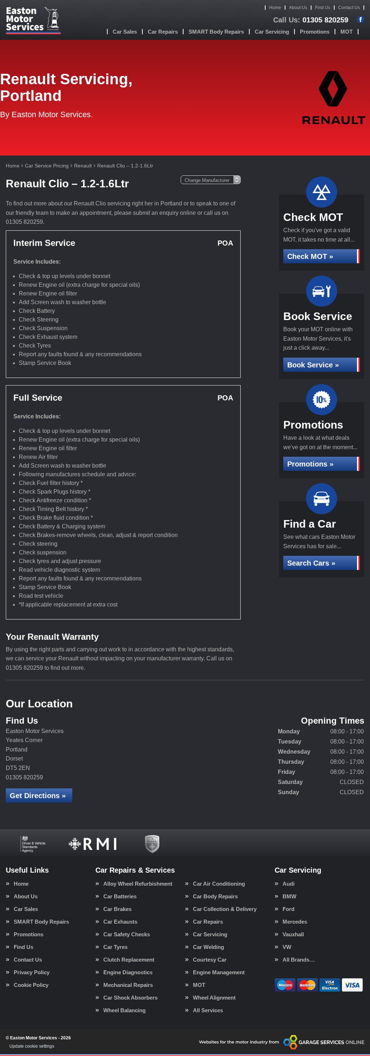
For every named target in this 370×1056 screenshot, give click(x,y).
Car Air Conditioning (219, 883)
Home (275, 7)
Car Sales (125, 31)
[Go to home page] (33, 19)
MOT (346, 31)
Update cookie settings (31, 1046)
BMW (289, 896)
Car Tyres (115, 947)
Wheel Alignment (214, 997)
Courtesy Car (210, 959)
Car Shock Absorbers (130, 997)
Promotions (315, 31)
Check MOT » (310, 256)
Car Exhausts (120, 921)
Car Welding (208, 947)
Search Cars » (311, 563)
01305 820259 (310, 20)
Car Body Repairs (215, 896)
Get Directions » (38, 796)
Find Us (322, 7)
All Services (208, 1010)
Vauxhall (293, 934)
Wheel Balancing (124, 1010)
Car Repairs (163, 31)
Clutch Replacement (128, 959)
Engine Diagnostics (127, 972)
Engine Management (219, 972)
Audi (288, 883)
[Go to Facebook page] (360, 19)
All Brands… (299, 959)
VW (287, 947)
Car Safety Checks (126, 934)
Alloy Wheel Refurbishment (137, 883)
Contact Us (349, 7)
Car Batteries (120, 896)
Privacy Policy (32, 972)
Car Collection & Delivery (225, 909)
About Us (298, 7)
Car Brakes (117, 909)
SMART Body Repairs (216, 31)
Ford (288, 909)
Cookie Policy (31, 985)
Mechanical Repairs (128, 985)
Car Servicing (272, 31)
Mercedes (295, 921)
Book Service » (313, 365)
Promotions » (310, 464)
